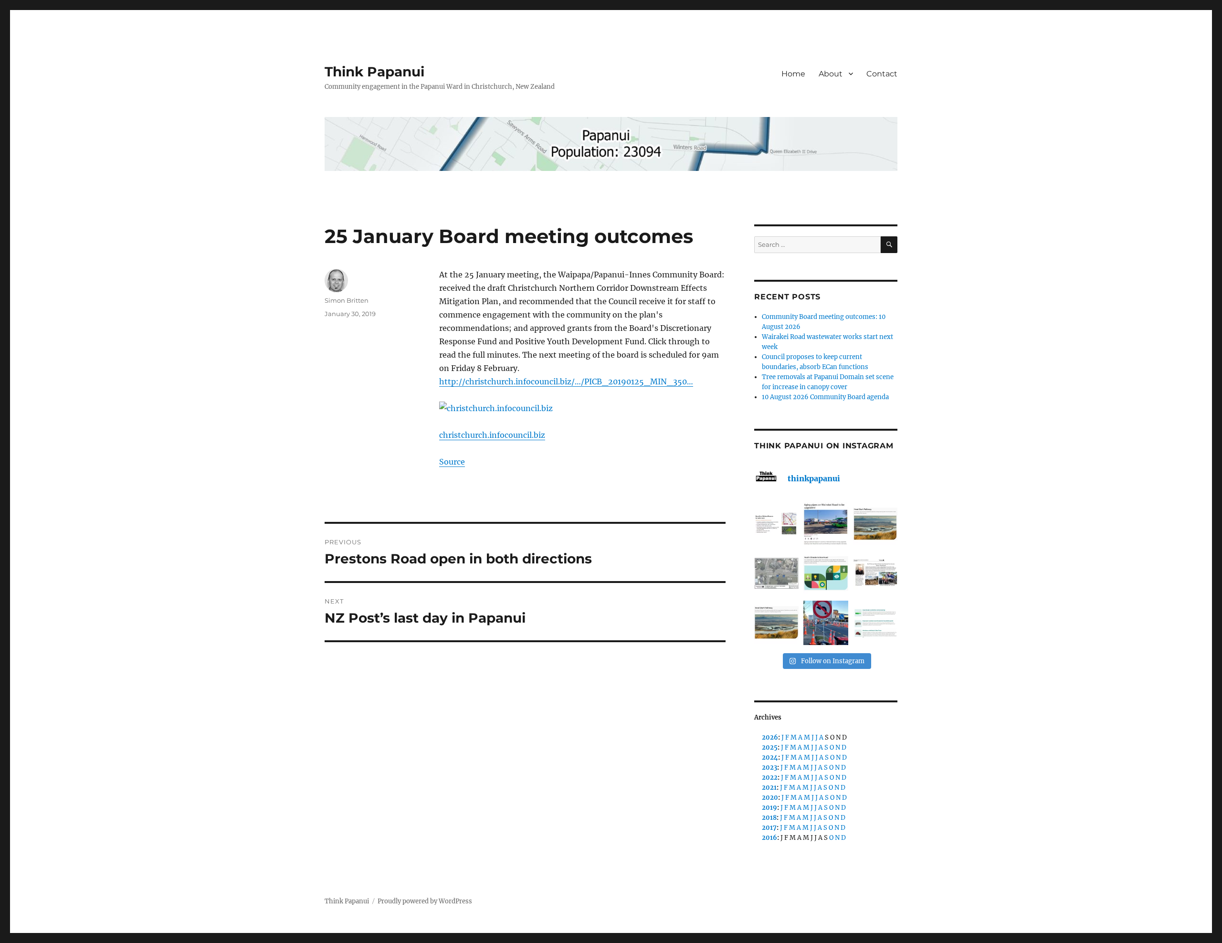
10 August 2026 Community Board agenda (825, 397)
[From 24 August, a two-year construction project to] (825, 524)
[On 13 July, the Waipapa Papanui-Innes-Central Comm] (875, 573)
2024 (770, 757)
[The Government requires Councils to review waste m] (875, 623)
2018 (769, 818)
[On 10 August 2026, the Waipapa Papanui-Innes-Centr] (776, 524)
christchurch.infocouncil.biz (492, 435)
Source (452, 461)
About (831, 73)
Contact (881, 73)
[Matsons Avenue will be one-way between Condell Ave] (825, 623)
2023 (769, 767)
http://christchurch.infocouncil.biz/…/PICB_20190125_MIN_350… (566, 381)
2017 (769, 828)
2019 (769, 808)
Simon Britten (347, 300)
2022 (770, 777)
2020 (770, 798)
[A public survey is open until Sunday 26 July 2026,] (776, 623)
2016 (769, 838)
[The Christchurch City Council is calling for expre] (825, 573)
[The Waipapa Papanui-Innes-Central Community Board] (776, 573)
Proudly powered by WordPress (425, 901)
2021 (769, 788)
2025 (770, 747)
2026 (770, 737)
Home (793, 73)
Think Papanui (374, 72)
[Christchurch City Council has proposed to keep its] (875, 524)
